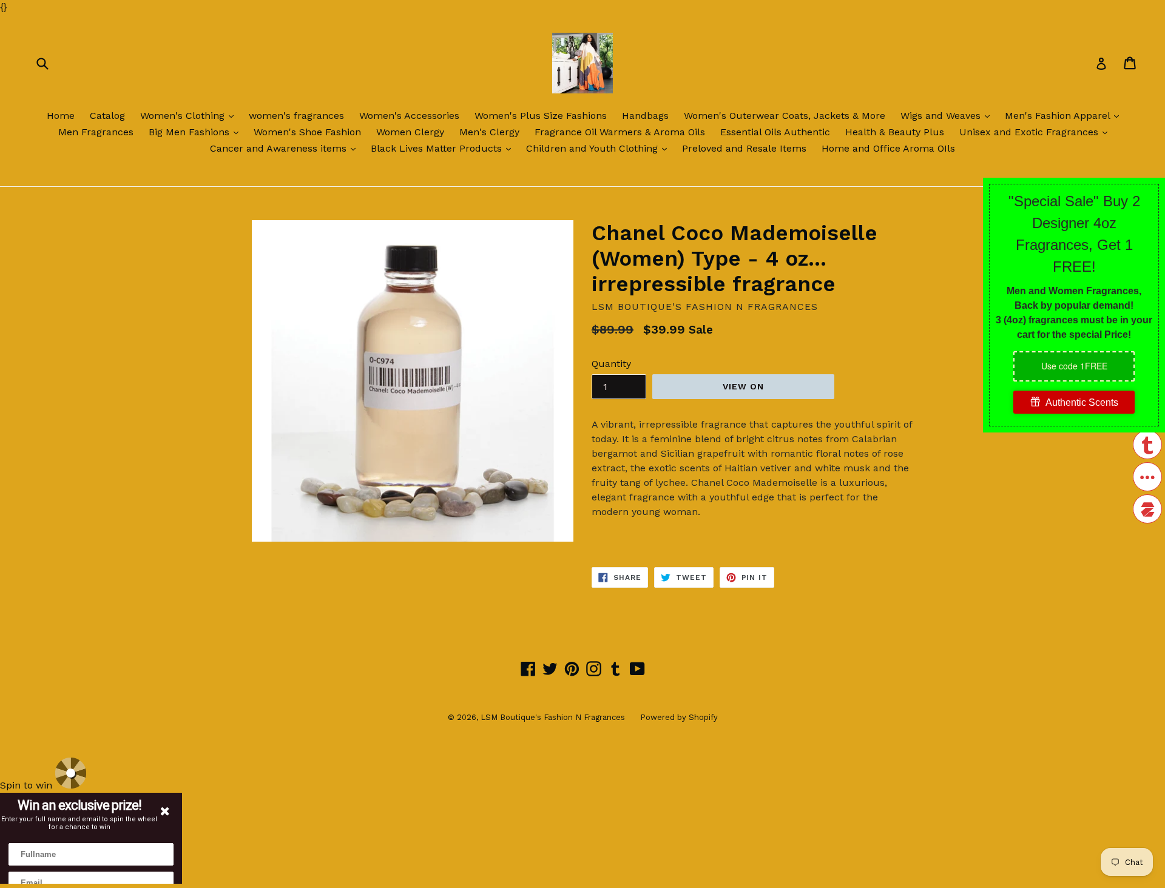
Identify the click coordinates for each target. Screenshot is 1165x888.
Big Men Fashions (197, 132)
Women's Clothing (190, 115)
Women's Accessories (409, 115)
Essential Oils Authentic (775, 132)
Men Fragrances (95, 132)
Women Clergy (410, 132)
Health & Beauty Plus (894, 132)
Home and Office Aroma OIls (888, 148)
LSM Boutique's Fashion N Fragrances (553, 717)
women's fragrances (296, 115)
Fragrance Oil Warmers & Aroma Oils (620, 132)
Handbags (645, 115)
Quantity (611, 363)
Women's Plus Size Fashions (540, 115)
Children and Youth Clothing (599, 148)
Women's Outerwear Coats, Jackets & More (784, 115)
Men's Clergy (489, 132)
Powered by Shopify (679, 717)
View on (744, 386)
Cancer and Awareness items (286, 148)
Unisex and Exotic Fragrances (1036, 132)
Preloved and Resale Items (744, 148)
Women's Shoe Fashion (307, 132)
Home (61, 115)
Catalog (107, 115)
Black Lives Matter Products (444, 148)
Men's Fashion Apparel (1065, 115)
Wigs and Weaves (948, 115)
